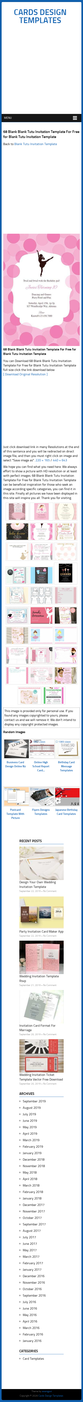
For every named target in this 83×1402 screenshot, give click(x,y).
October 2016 (32, 1289)
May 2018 (30, 1172)
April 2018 (30, 1179)
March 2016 (31, 1328)
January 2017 (32, 1269)
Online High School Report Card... (40, 766)
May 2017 (30, 1250)
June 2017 (30, 1244)
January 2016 (32, 1341)
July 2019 (29, 1114)
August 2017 (32, 1231)
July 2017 (29, 1237)
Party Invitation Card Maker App (41, 931)
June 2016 (30, 1308)
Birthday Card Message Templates (66, 766)
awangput (47, 1391)
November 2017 (34, 1211)
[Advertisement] (41, 70)
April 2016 (30, 1321)
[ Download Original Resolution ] (25, 374)
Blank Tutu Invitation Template (35, 144)
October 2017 (32, 1218)
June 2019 (30, 1121)
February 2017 (33, 1263)
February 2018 (33, 1192)
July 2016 (29, 1302)
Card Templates (33, 1359)
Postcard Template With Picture (15, 813)
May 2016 (30, 1315)
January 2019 (32, 1153)
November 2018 (34, 1166)
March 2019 (31, 1140)
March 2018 (31, 1185)
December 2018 (34, 1159)
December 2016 (34, 1276)
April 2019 (30, 1134)
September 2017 (34, 1224)
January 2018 (32, 1198)
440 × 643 (60, 460)
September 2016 (34, 1295)
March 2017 (31, 1257)
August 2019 (32, 1108)
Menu (8, 118)
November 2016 (34, 1282)
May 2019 (30, 1127)
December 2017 (34, 1205)
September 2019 (34, 1101)
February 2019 (33, 1146)
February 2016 (33, 1334)
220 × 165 (42, 460)
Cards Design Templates (40, 16)
